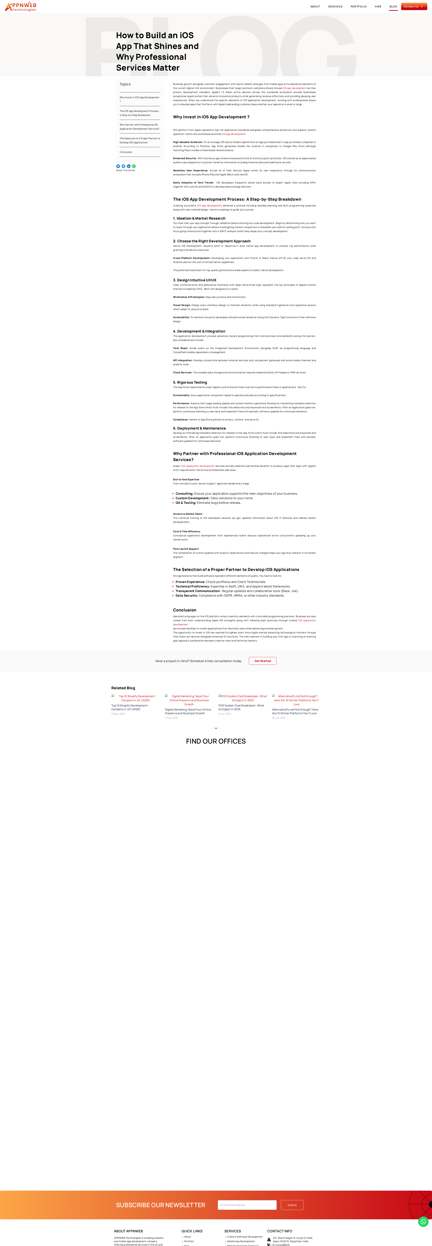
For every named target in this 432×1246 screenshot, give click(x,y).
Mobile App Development (241, 1241)
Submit (292, 1205)
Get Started (263, 661)
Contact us (411, 6)
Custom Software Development (245, 1236)
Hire (378, 6)
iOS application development (197, 465)
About (315, 6)
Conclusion (126, 152)
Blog (393, 6)
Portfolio (359, 6)
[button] (210, 728)
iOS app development (294, 88)
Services (335, 6)
